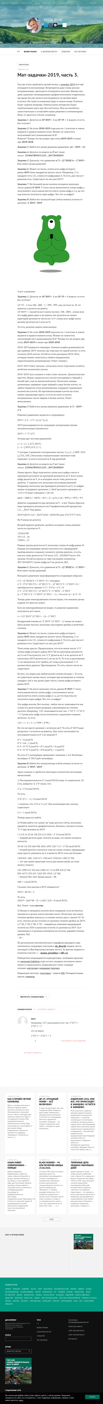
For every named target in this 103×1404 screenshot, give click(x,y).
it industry (10, 1295)
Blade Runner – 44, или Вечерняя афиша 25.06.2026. (51, 1165)
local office (50, 1295)
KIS (63, 973)
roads (8, 1301)
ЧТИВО (37, 3)
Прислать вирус (75, 1326)
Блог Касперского (76, 1335)
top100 (56, 1301)
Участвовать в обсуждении (73, 1041)
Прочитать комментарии (33, 997)
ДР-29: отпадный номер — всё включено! (48, 1102)
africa (8, 1289)
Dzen (55, 25)
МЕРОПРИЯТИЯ (26, 3)
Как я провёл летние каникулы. (19, 1100)
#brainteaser (24, 65)
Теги (55, 3)
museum (19, 1298)
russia (16, 1301)
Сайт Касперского (76, 1331)
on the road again (50, 1298)
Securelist (72, 1339)
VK (51, 25)
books (73, 1289)
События (65, 51)
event (38, 1292)
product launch (90, 1298)
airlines (17, 1289)
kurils (39, 1295)
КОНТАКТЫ (63, 3)
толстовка (45, 973)
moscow (9, 1298)
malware (70, 1295)
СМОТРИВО (46, 3)
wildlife (9, 1304)
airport (26, 1289)
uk (81, 1301)
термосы (30, 976)
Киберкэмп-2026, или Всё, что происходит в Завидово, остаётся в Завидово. (83, 1103)
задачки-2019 (67, 84)
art (40, 1289)
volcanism (89, 1301)
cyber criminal (27, 1292)
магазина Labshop (29, 961)
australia (49, 1289)
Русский (92, 3)
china (89, 1289)
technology (36, 1301)
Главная (5, 3)
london (60, 1295)
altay (34, 1289)
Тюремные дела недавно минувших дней (82, 1165)
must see (29, 1298)
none (37, 1298)
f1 (56, 1292)
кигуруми (32, 968)
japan (20, 1295)
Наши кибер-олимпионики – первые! (17, 1165)
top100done (67, 1301)
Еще (52, 1219)
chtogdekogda (12, 1292)
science (25, 1301)
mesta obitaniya (83, 1295)
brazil (81, 1289)
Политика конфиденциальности (78, 1321)
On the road (80, 51)
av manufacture (62, 1289)
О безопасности (49, 51)
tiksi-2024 (47, 1301)
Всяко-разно (30, 51)
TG (46, 25)
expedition (48, 1292)
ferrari (62, 1292)
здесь (21, 1400)
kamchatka (29, 1295)
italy (89, 1292)
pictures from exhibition (70, 1298)
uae (76, 1301)
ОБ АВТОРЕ (15, 3)
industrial (80, 1292)
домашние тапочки (49, 968)
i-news (70, 1292)
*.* (18, 51)
